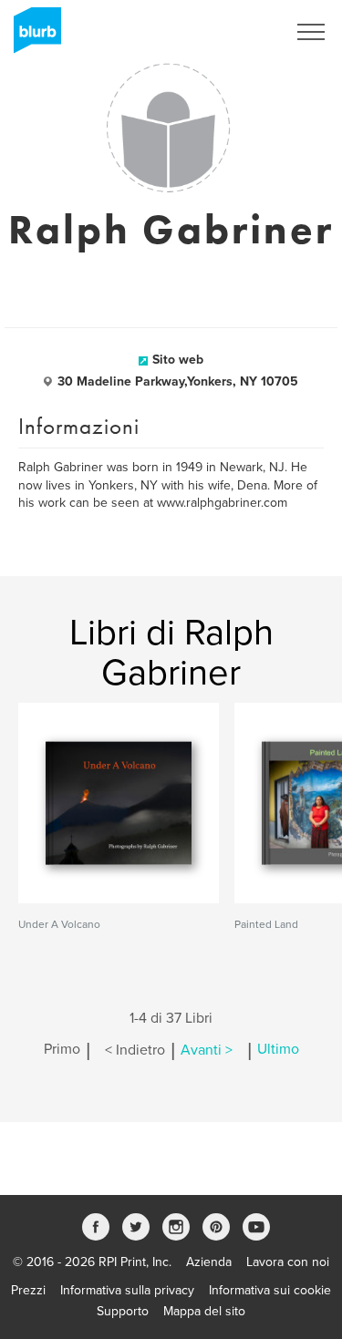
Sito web (177, 359)
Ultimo (278, 1050)
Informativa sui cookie (270, 1290)
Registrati (236, 32)
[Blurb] (32, 36)
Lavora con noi (287, 1262)
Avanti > (207, 1050)
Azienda (209, 1262)
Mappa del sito (204, 1311)
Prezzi (28, 1290)
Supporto (123, 1311)
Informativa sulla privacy (127, 1290)
